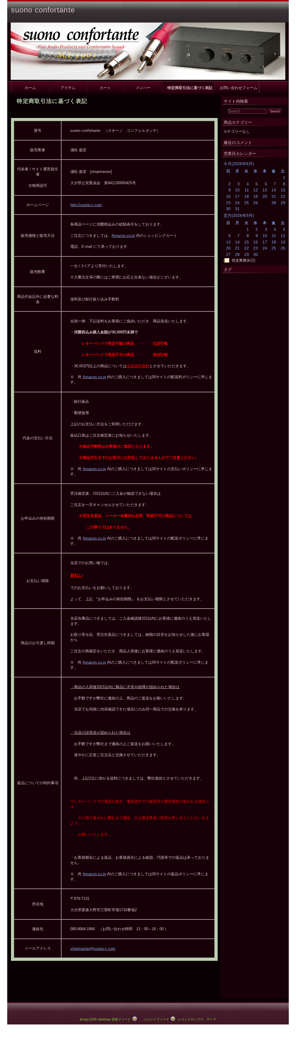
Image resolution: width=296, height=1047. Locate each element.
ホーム (30, 87)
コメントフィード (156, 1019)
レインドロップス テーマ (197, 1019)
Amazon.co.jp (123, 235)
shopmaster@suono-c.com (92, 948)
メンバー (143, 87)
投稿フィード (121, 1019)
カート (105, 87)
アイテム (67, 87)
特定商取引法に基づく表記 (188, 87)
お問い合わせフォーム (236, 87)
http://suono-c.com (86, 205)
